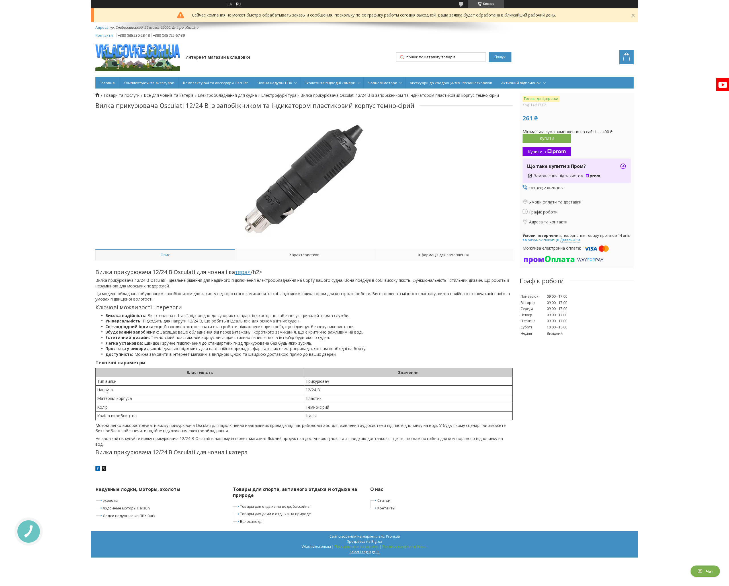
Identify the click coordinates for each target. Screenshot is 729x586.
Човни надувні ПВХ (274, 82)
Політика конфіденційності (404, 546)
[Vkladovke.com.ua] (137, 57)
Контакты (386, 508)
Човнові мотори (382, 82)
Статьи (383, 500)
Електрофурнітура (278, 95)
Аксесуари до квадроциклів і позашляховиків (451, 82)
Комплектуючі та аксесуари (149, 82)
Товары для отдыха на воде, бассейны (275, 506)
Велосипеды (251, 521)
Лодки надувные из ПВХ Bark (129, 515)
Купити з (537, 151)
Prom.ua (393, 536)
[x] (104, 469)
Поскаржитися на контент (356, 546)
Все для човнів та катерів (169, 95)
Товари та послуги (121, 95)
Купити (547, 138)
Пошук (499, 57)
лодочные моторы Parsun (126, 508)
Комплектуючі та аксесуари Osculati (216, 82)
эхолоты (110, 500)
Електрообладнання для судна (227, 95)
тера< (243, 272)
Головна (107, 82)
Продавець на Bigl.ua (364, 541)
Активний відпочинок (521, 82)
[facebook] (97, 469)
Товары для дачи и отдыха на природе (275, 513)
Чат (709, 571)
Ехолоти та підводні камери (330, 82)
